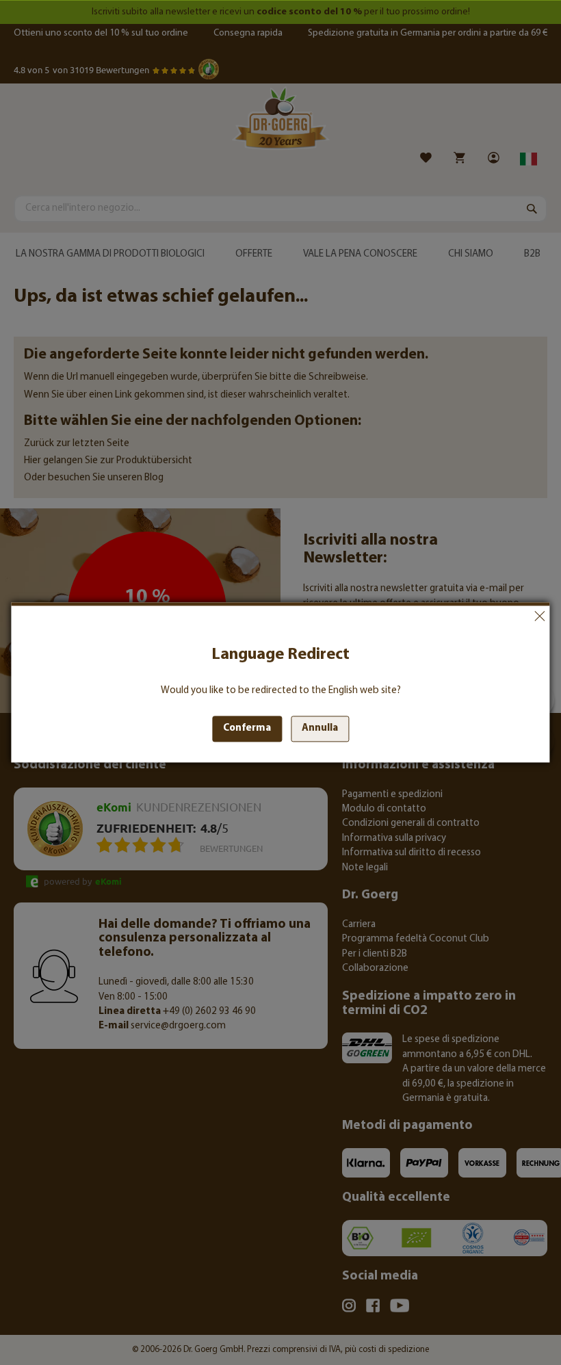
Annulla (540, 616)
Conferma (247, 729)
